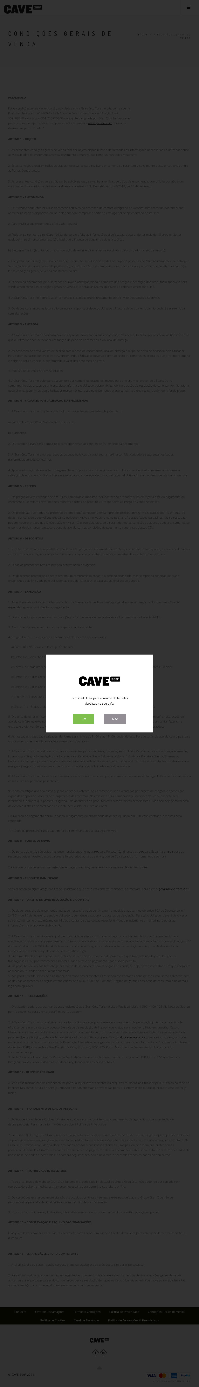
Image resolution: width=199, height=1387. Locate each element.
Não (115, 719)
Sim (83, 719)
